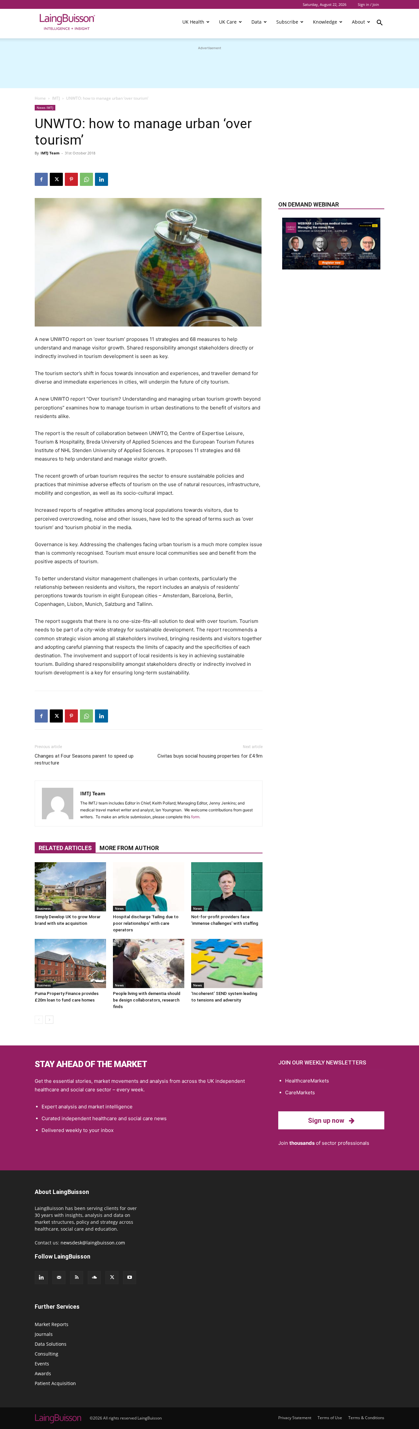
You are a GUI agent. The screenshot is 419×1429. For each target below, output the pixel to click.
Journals (44, 1334)
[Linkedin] (101, 179)
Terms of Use (330, 1417)
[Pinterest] (71, 179)
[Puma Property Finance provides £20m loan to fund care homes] (70, 963)
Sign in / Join (368, 4)
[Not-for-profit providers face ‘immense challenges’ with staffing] (227, 886)
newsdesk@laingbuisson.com (93, 1243)
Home (40, 98)
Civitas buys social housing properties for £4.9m (210, 756)
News (119, 908)
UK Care (228, 22)
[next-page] (49, 1020)
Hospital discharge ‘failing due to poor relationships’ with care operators (145, 923)
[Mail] (58, 1277)
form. (195, 816)
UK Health (193, 22)
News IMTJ (45, 107)
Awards (43, 1373)
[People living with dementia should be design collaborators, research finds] (148, 963)
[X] (56, 179)
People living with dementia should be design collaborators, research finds (146, 1000)
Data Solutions (50, 1344)
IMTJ (56, 98)
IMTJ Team (50, 152)
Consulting (46, 1354)
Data (256, 22)
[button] (379, 23)
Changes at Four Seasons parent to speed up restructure (84, 759)
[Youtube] (129, 1277)
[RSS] (76, 1277)
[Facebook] (41, 179)
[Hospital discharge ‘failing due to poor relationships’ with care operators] (148, 886)
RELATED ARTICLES (65, 847)
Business (44, 908)
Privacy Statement (294, 1417)
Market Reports (51, 1324)
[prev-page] (39, 1020)
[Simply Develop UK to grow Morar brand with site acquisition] (70, 886)
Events (42, 1363)
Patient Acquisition (55, 1383)
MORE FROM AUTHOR (129, 847)
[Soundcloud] (94, 1277)
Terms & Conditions (366, 1417)
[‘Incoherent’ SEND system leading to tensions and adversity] (227, 963)
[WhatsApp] (86, 179)
